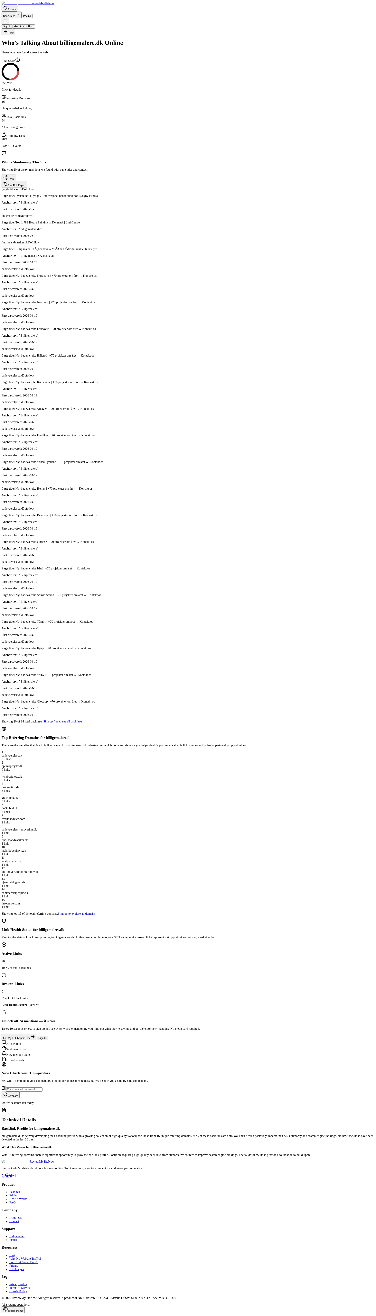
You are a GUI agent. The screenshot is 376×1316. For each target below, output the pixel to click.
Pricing (27, 15)
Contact (14, 1221)
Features (14, 1191)
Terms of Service (19, 1287)
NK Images (16, 1269)
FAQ (12, 1202)
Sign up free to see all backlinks (62, 721)
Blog (12, 1255)
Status (13, 1239)
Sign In (7, 26)
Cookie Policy (18, 1291)
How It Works (18, 1199)
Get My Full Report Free (17, 1038)
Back (11, 33)
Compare (13, 1095)
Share (11, 178)
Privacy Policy (18, 1284)
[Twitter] (4, 1176)
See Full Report (16, 185)
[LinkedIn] (8, 1176)
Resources (9, 15)
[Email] (13, 1176)
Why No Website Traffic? (25, 1258)
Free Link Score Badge (23, 1262)
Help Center (16, 1236)
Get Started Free (23, 26)
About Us (15, 1217)
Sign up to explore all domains (77, 913)
